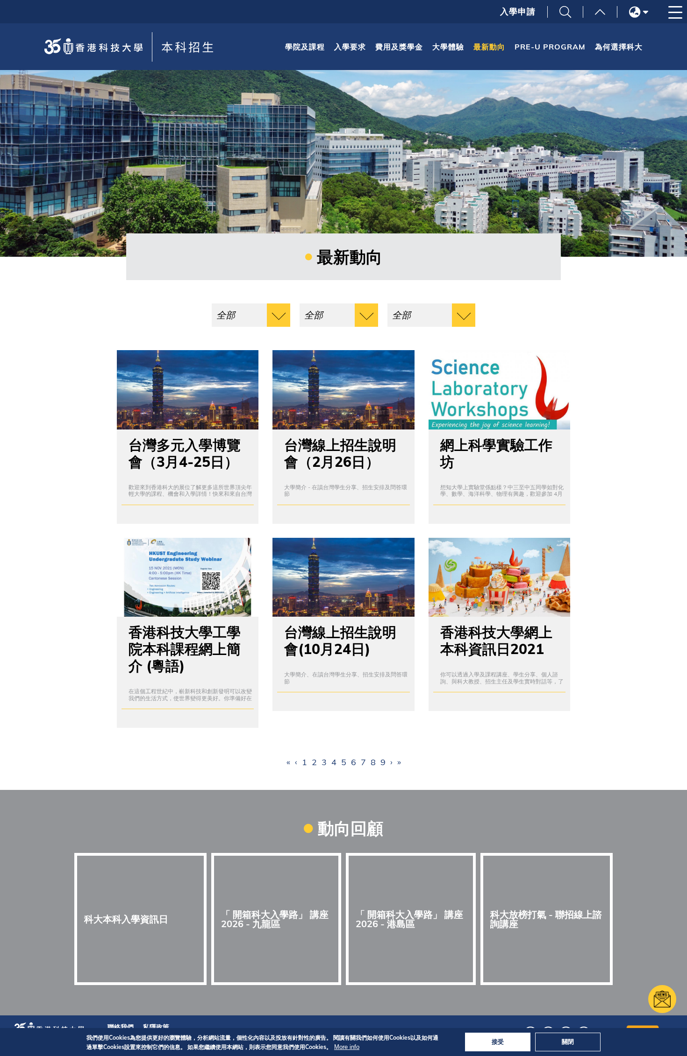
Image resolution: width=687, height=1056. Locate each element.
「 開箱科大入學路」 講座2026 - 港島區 (409, 918)
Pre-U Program (550, 46)
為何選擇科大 (619, 46)
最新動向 (489, 46)
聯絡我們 (120, 1027)
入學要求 (350, 46)
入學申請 (518, 11)
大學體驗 (448, 46)
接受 (498, 1041)
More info (346, 1046)
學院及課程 (305, 46)
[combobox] (251, 315)
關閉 (568, 1041)
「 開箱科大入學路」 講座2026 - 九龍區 (275, 918)
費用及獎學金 (399, 46)
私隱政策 (156, 1027)
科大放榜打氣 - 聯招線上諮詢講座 (546, 918)
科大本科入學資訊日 (126, 919)
